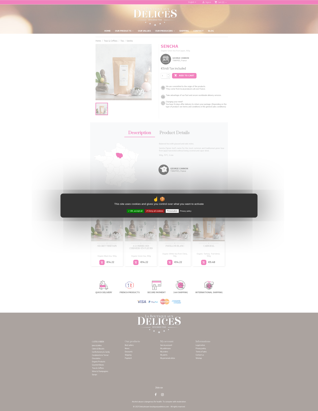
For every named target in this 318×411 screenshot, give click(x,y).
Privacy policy (185, 211)
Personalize (172, 211)
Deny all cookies (155, 211)
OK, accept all (136, 211)
